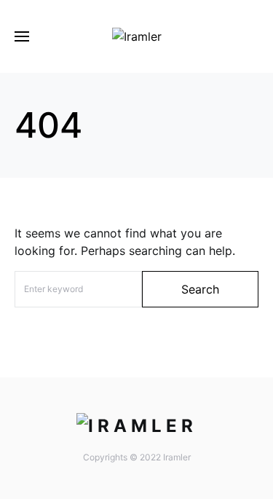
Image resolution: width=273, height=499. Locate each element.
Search (200, 289)
